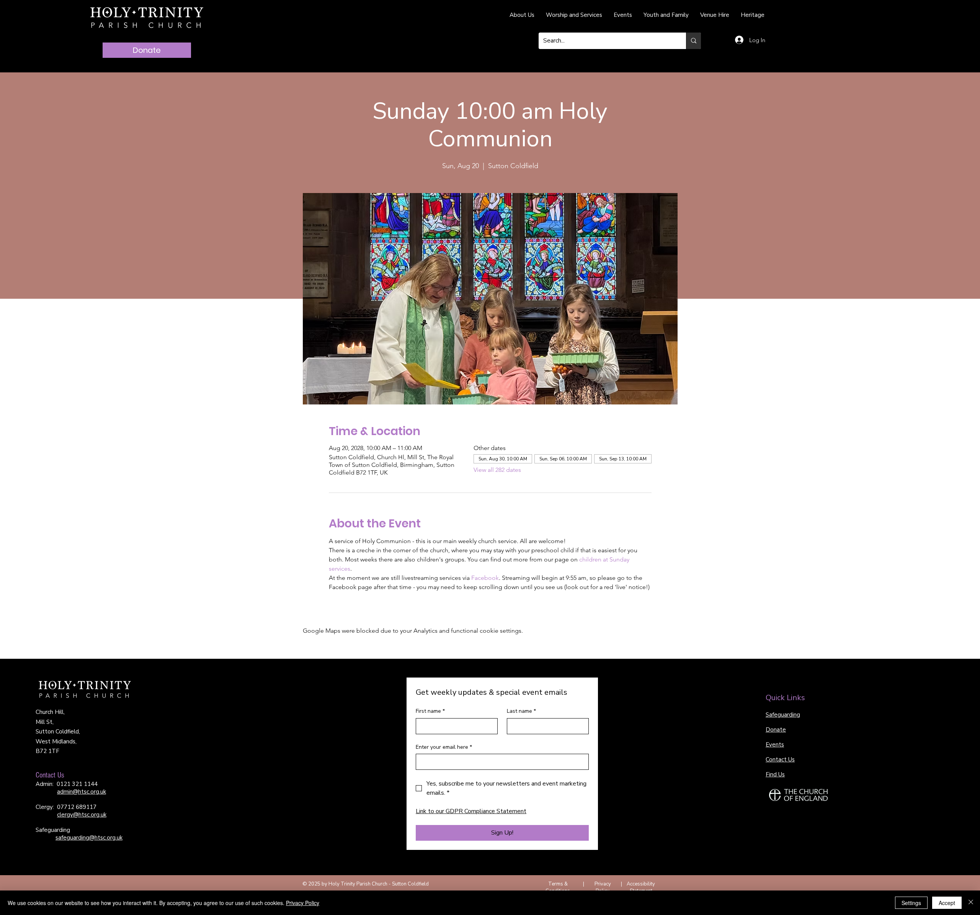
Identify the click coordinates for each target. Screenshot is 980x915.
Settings (911, 903)
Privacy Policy (603, 887)
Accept (947, 903)
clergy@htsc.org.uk (81, 814)
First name (430, 711)
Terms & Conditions (558, 887)
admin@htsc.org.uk (81, 792)
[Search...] (693, 41)
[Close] (970, 903)
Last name (521, 711)
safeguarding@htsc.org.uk (89, 837)
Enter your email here (444, 747)
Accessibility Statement (641, 887)
